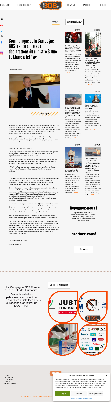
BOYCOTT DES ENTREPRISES (92, 313)
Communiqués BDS (16, 69)
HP (96, 338)
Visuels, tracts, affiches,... (92, 352)
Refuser (79, 394)
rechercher (102, 5)
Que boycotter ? (93, 326)
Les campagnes (71, 5)
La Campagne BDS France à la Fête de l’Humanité (22, 288)
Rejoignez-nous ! (83, 208)
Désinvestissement (99, 330)
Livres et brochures (92, 343)
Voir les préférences (96, 394)
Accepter (63, 394)
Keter (92, 340)
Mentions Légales (10, 383)
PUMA (96, 346)
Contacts (7, 381)
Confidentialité (87, 398)
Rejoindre (7, 375)
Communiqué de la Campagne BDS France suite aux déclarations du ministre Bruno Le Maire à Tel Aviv (33, 49)
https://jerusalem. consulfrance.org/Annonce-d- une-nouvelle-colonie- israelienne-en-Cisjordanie (32, 199)
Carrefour (90, 338)
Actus (59, 320)
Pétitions (66, 320)
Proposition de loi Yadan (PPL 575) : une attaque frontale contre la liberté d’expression (92, 62)
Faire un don (83, 249)
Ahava (95, 332)
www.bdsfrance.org (15, 244)
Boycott (89, 330)
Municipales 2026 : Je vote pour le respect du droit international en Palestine (63, 333)
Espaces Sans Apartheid (63, 345)
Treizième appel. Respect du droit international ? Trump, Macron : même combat (92, 300)
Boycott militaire (92, 315)
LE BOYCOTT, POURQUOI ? (24, 5)
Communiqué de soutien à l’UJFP (71, 171)
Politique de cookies (76, 398)
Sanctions (66, 317)
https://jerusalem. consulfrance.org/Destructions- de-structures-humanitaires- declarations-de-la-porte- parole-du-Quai (30, 211)
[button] (107, 375)
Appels (58, 317)
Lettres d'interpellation (92, 318)
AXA (87, 335)
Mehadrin (89, 346)
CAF (97, 335)
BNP (92, 335)
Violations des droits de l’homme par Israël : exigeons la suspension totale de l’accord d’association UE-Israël (63, 304)
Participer (86, 5)
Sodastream (92, 349)
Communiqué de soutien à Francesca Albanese (92, 106)
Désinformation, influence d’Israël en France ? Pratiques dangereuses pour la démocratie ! (73, 48)
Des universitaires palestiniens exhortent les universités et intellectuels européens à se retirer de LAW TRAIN (23, 300)
